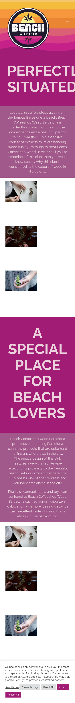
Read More (12, 687)
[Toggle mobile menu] (68, 20)
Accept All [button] (13, 694)
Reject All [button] (48, 687)
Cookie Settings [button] (30, 687)
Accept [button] (63, 687)
